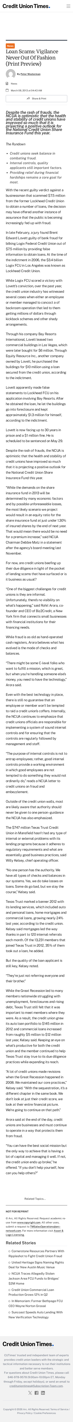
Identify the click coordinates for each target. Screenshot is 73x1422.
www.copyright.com (28, 1222)
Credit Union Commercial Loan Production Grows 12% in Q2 (31, 1292)
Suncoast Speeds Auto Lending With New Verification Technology (35, 1314)
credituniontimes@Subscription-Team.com (36, 1386)
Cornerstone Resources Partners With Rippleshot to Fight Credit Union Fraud (36, 1253)
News (10, 46)
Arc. (25, 1409)
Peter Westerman (30, 74)
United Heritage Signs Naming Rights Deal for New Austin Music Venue (36, 1265)
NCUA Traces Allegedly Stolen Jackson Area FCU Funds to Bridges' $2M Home (33, 1278)
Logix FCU (13, 265)
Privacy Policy (24, 1413)
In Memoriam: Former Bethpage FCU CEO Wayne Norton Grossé (35, 1303)
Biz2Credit (44, 611)
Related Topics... (35, 1198)
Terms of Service (59, 1409)
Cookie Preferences (45, 1413)
